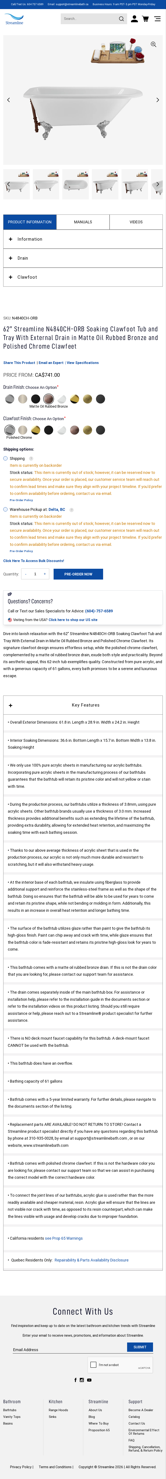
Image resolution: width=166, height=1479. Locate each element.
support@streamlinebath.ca (72, 4)
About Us (95, 1410)
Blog (92, 1417)
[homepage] (14, 18)
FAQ (131, 1440)
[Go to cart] (145, 18)
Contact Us (137, 1423)
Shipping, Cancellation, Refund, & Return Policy (145, 1448)
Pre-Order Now (78, 574)
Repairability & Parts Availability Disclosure (92, 1260)
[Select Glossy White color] (61, 399)
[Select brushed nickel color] (22, 399)
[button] (158, 100)
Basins (8, 1423)
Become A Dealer (141, 1410)
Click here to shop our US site (73, 620)
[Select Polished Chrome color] (9, 399)
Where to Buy (99, 1423)
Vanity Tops (12, 1417)
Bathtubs (9, 1410)
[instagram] (82, 1381)
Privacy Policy (21, 1467)
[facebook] (76, 1381)
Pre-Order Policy (21, 500)
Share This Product (19, 363)
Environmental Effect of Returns (144, 1432)
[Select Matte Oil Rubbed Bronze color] (48, 399)
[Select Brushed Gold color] (87, 399)
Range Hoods (58, 1410)
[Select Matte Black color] (35, 399)
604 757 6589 (35, 4)
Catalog (134, 1417)
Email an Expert (51, 363)
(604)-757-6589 (99, 611)
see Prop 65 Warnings (64, 1238)
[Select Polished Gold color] (74, 399)
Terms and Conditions (55, 1467)
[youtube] (89, 1381)
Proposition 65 (99, 1430)
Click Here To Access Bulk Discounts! (33, 561)
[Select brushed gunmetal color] (100, 399)
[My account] (134, 19)
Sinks (52, 1417)
